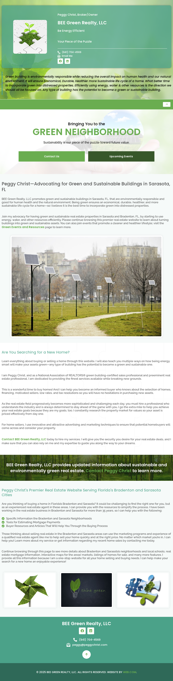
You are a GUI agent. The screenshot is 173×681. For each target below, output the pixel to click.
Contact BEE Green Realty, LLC (24, 439)
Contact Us (51, 156)
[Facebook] (60, 61)
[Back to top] (86, 654)
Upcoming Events (121, 156)
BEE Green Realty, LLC (82, 23)
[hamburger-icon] (166, 104)
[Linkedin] (67, 61)
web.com (129, 672)
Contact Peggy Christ (108, 471)
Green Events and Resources (23, 227)
